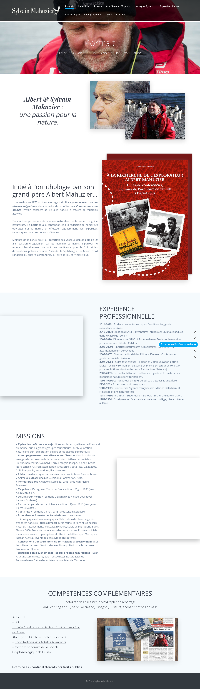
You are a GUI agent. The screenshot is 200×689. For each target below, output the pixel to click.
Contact (120, 14)
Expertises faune (169, 6)
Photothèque (72, 14)
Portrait (69, 6)
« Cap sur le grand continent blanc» (37, 504)
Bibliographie (91, 14)
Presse (98, 6)
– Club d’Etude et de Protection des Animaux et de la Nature (46, 629)
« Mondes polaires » (28, 481)
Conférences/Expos (117, 6)
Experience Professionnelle (177, 344)
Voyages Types (144, 6)
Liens (109, 14)
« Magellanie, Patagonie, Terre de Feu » (40, 489)
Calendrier (84, 6)
